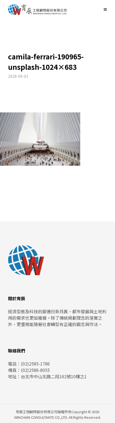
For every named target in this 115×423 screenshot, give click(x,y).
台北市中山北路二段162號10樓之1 (54, 376)
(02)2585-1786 (35, 363)
